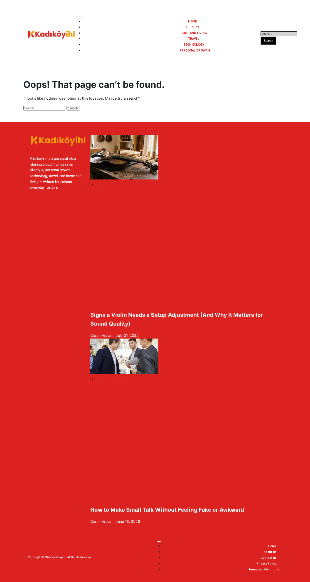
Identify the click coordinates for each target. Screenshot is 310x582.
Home (272, 546)
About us (270, 552)
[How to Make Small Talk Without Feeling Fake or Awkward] (139, 357)
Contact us (268, 557)
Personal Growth (195, 50)
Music (101, 184)
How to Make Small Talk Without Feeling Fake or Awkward (167, 509)
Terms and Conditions (264, 569)
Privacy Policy (266, 563)
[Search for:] (279, 33)
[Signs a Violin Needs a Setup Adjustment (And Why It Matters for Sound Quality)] (139, 158)
